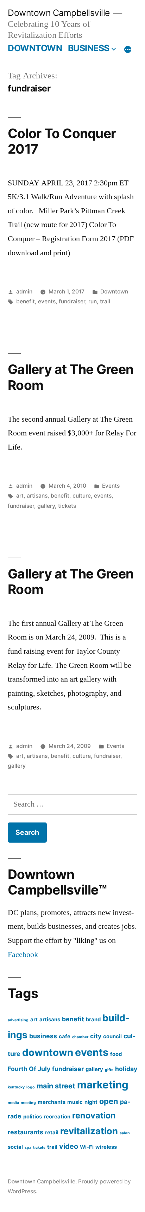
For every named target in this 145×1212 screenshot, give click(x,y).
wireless (106, 1147)
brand (93, 1019)
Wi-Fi (87, 1147)
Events (111, 485)
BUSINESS (88, 48)
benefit (25, 301)
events (47, 301)
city (95, 1036)
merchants (51, 1102)
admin (24, 291)
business (43, 1036)
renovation (94, 1115)
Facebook (23, 954)
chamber (80, 1037)
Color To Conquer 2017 (62, 141)
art (20, 495)
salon (125, 1133)
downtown (47, 1052)
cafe (64, 1036)
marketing (102, 1085)
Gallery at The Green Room (70, 377)
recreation (57, 1116)
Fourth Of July (29, 1069)
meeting (28, 1102)
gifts (109, 1070)
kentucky (16, 1087)
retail (51, 1132)
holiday (126, 1069)
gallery (46, 506)
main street (56, 1086)
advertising (18, 1020)
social (15, 1147)
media (13, 1102)
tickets (67, 506)
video (68, 1146)
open (108, 1101)
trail (105, 301)
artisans (37, 495)
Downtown (114, 291)
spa (28, 1147)
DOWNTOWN (35, 48)
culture (81, 495)
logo (30, 1087)
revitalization (89, 1130)
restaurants (25, 1132)
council (112, 1036)
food (116, 1054)
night (90, 1102)
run (92, 301)
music (75, 1102)
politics (32, 1116)
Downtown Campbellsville (59, 12)
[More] (128, 49)
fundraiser (72, 301)
